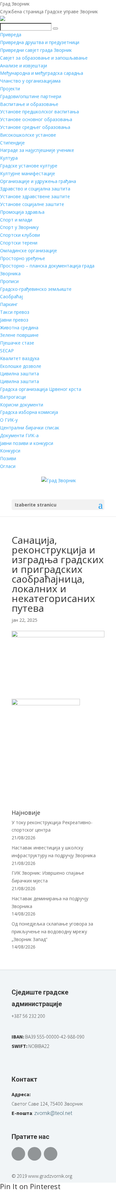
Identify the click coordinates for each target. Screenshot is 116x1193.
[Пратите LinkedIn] (50, 1154)
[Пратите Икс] (34, 1154)
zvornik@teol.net (53, 1113)
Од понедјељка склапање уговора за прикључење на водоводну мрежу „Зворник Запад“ (52, 931)
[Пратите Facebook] (18, 1154)
